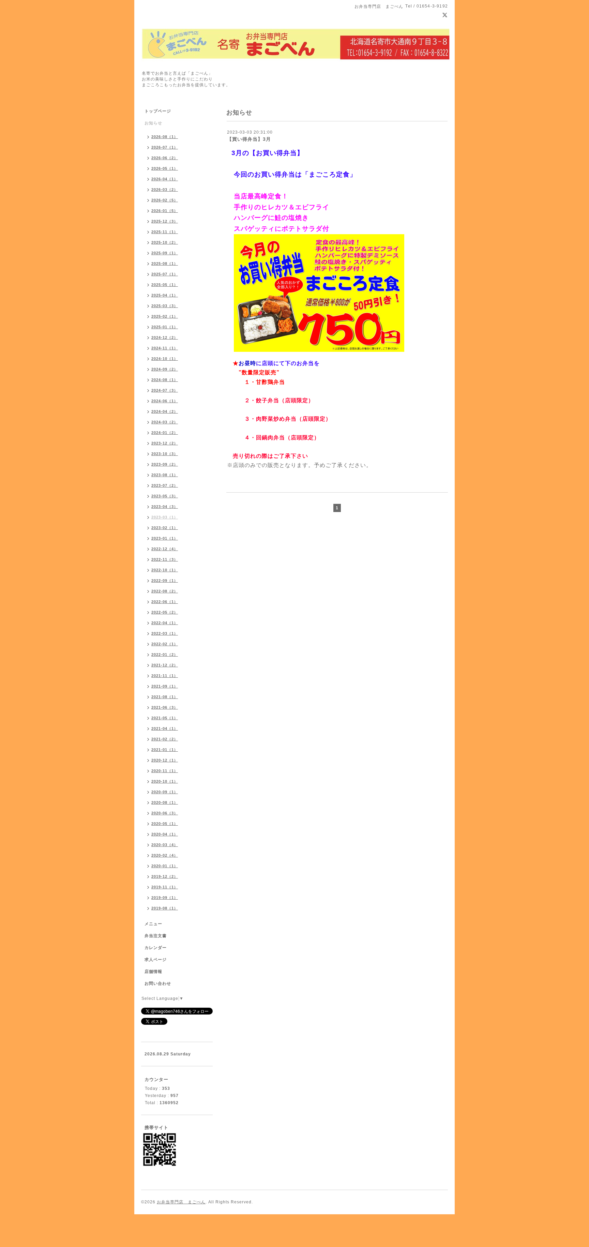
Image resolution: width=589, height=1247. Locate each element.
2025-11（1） (164, 232)
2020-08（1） (164, 802)
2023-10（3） (164, 454)
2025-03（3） (164, 306)
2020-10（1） (164, 781)
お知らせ (153, 123)
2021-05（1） (164, 718)
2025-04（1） (164, 295)
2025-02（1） (164, 316)
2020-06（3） (164, 813)
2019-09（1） (164, 898)
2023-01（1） (164, 538)
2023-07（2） (164, 485)
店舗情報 (153, 971)
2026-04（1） (164, 179)
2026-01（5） (164, 211)
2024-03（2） (164, 422)
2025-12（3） (164, 221)
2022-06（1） (164, 602)
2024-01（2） (164, 433)
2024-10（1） (164, 359)
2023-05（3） (164, 496)
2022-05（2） (164, 612)
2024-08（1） (164, 380)
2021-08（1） (164, 697)
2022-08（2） (164, 591)
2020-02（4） (164, 855)
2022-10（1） (164, 570)
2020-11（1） (164, 771)
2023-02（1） (164, 528)
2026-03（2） (164, 189)
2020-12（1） (164, 760)
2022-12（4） (164, 549)
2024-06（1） (164, 401)
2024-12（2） (164, 337)
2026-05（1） (164, 168)
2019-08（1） (164, 908)
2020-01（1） (164, 866)
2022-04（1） (164, 623)
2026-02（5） (164, 200)
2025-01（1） (164, 327)
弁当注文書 (156, 935)
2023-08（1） (164, 475)
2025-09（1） (164, 253)
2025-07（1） (164, 274)
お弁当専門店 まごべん (181, 1202)
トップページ (158, 111)
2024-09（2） (164, 369)
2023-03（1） (164, 517)
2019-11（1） (164, 887)
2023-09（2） (164, 464)
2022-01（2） (164, 654)
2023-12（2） (164, 443)
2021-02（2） (164, 739)
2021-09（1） (164, 686)
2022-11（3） (164, 559)
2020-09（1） (164, 792)
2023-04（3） (164, 507)
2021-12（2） (164, 665)
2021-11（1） (164, 676)
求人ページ (156, 959)
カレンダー (156, 947)
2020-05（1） (164, 824)
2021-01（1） (164, 750)
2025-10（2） (164, 242)
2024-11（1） (164, 348)
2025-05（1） (164, 285)
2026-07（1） (164, 147)
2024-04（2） (164, 411)
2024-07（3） (164, 390)
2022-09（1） (164, 581)
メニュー (153, 923)
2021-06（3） (164, 707)
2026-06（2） (164, 158)
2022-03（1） (164, 633)
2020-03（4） (164, 845)
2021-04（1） (164, 728)
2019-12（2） (164, 876)
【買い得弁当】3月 (249, 139)
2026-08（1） (164, 137)
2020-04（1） (164, 834)
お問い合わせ (158, 983)
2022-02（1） (164, 644)
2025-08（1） (164, 263)
